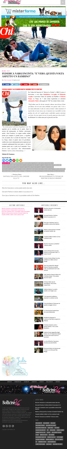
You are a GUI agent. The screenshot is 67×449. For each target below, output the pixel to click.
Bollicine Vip (49, 381)
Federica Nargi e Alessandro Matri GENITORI (30, 169)
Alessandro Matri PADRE (40, 163)
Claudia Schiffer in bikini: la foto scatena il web (13, 214)
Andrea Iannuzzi (50, 439)
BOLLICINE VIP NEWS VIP (32, 167)
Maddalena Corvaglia (35, 171)
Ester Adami (60, 437)
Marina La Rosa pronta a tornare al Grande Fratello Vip (15, 213)
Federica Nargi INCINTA (59, 169)
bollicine (53, 423)
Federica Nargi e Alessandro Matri (11, 169)
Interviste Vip (17, 381)
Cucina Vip (26, 381)
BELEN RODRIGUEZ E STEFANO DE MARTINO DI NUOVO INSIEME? (51, 177)
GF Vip (37, 434)
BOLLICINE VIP (50, 163)
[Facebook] (3, 160)
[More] (20, 160)
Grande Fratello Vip (40, 432)
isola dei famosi (59, 439)
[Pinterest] (13, 160)
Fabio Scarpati (7, 80)
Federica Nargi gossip (47, 169)
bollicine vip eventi (57, 444)
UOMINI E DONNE (60, 430)
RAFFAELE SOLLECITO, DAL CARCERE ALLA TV (16, 177)
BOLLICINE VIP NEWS (40, 425)
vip (47, 430)
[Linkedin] (10, 160)
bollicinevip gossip (56, 432)
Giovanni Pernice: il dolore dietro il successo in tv (17, 192)
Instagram (51, 434)
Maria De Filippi (43, 434)
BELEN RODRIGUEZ (51, 441)
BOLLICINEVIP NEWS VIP (41, 437)
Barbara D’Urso (42, 441)
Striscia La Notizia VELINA (58, 171)
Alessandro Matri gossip (27, 163)
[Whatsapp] (17, 160)
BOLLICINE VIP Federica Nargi (54, 165)
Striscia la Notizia (46, 171)
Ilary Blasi (48, 444)
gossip (48, 432)
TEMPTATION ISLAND (40, 444)
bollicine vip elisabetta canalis (38, 165)
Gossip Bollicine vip (40, 430)
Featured (51, 167)
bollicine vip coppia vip (24, 165)
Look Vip (41, 381)
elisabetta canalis (43, 167)
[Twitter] (7, 160)
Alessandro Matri (15, 163)
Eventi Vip (34, 381)
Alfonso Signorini (40, 439)
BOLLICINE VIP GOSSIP (20, 167)
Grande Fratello (51, 437)
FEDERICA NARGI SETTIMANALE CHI (21, 171)
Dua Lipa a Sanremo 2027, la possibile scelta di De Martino (21, 195)
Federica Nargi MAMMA (8, 171)
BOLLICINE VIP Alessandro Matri (10, 165)
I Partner (57, 381)
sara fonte (50, 427)
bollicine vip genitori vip (9, 167)
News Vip (9, 381)
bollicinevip (46, 423)
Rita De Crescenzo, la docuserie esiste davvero (17, 188)
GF (36, 441)
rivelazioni (52, 430)
